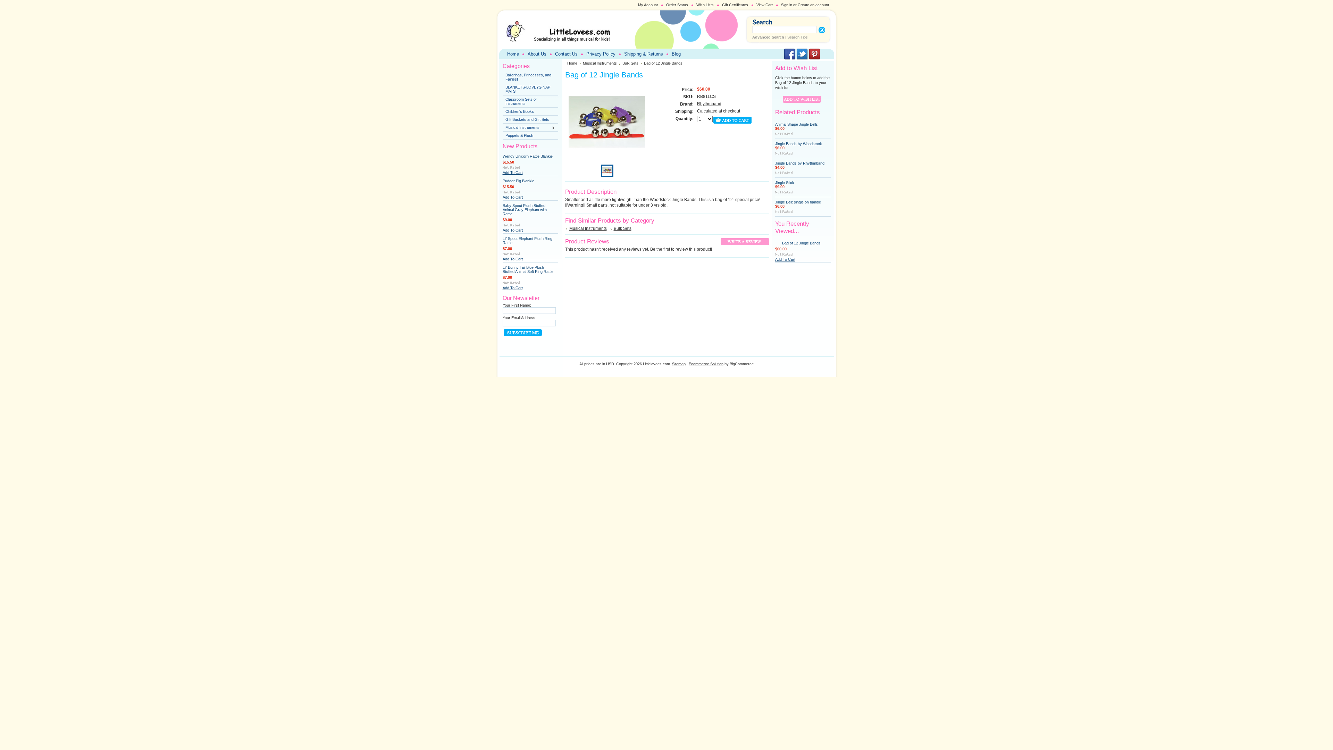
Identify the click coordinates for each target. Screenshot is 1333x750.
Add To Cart (513, 172)
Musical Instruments (521, 127)
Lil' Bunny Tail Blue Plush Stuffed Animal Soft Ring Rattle (528, 269)
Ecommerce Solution (706, 364)
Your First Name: (517, 305)
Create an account (813, 5)
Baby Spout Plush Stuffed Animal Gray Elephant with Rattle (525, 209)
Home (572, 63)
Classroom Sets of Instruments (521, 101)
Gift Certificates (735, 5)
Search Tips (797, 37)
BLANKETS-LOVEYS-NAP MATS (527, 89)
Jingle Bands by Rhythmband (799, 163)
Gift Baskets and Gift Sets (527, 119)
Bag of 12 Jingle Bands (801, 243)
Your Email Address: (519, 318)
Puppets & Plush (519, 135)
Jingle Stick (784, 183)
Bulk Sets (630, 63)
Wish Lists (705, 5)
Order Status (677, 5)
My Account (648, 5)
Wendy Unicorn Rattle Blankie (528, 156)
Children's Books (519, 111)
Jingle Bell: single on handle (798, 202)
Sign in (786, 5)
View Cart (764, 5)
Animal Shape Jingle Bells (796, 124)
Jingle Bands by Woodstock (798, 144)
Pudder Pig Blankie (518, 181)
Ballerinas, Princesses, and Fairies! (528, 77)
